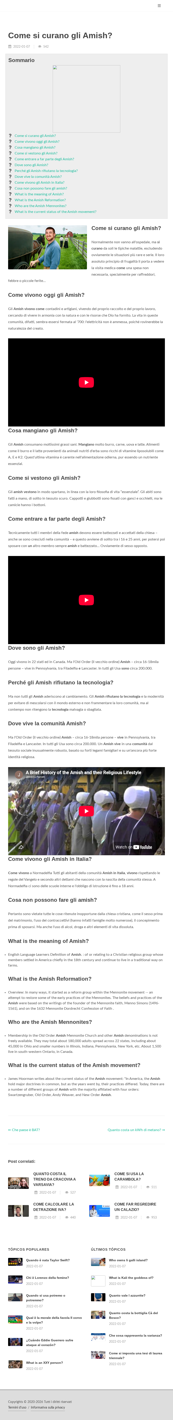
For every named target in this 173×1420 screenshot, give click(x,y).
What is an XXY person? (44, 1362)
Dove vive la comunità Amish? (38, 177)
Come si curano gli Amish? (35, 136)
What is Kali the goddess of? (131, 1277)
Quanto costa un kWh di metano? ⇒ (136, 1130)
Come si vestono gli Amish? (36, 153)
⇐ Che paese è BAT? (24, 1130)
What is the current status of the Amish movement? (55, 212)
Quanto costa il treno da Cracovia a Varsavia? (54, 1179)
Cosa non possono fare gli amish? (41, 188)
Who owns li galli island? (128, 1260)
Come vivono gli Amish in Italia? (39, 182)
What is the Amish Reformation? (40, 200)
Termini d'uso (17, 1407)
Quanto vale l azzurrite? (127, 1295)
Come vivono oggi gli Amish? (37, 141)
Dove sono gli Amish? (31, 165)
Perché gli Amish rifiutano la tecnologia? (46, 171)
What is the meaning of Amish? (39, 194)
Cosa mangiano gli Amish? (35, 147)
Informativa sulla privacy (48, 1407)
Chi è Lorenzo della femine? (47, 1277)
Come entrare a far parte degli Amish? (44, 159)
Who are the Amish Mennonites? (40, 206)
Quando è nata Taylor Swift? (48, 1260)
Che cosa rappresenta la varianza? (135, 1335)
